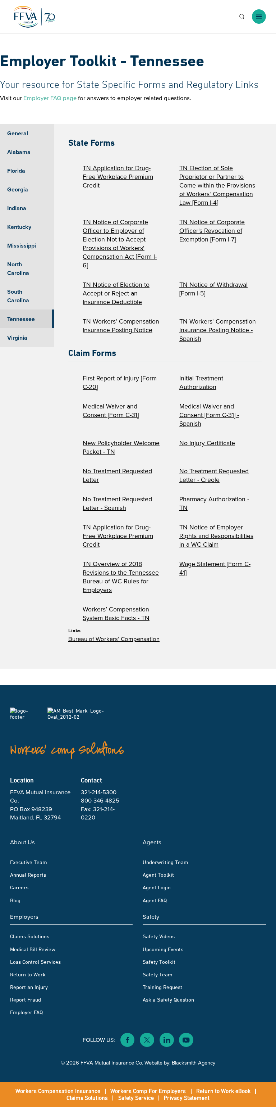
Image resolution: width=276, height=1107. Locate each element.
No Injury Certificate (207, 443)
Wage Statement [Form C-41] (214, 568)
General (17, 133)
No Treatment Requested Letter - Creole (214, 475)
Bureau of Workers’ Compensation (114, 638)
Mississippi (21, 245)
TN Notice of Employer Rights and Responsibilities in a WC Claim (216, 536)
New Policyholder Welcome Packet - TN (121, 447)
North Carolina (18, 268)
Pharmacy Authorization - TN (214, 503)
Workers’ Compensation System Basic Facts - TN (116, 613)
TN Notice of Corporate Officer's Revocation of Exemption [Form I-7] (212, 231)
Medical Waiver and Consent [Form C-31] (111, 410)
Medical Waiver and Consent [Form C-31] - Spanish (209, 415)
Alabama (19, 152)
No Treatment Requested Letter (117, 475)
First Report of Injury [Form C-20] (120, 382)
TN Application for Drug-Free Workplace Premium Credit (118, 177)
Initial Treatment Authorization (201, 382)
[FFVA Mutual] (34, 17)
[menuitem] (71, 871)
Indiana (16, 208)
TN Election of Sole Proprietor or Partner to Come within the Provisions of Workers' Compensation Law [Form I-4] (217, 185)
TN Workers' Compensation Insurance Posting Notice (121, 325)
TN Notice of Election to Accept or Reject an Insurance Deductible (116, 293)
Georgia (17, 189)
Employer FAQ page (50, 98)
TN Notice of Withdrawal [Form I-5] (213, 289)
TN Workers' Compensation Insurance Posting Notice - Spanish (217, 330)
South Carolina (18, 296)
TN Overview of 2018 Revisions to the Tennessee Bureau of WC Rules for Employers (121, 577)
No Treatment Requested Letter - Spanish (117, 503)
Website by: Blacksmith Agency (179, 1062)
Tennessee (21, 319)
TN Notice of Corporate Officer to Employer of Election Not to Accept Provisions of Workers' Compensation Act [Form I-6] (120, 244)
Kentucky (19, 227)
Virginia (17, 338)
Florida (16, 171)
